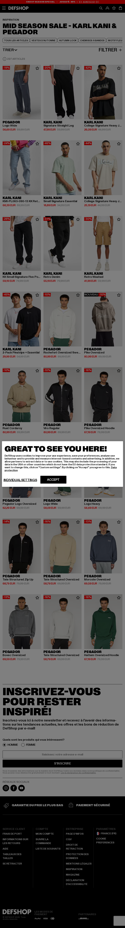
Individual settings (20, 480)
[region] (62, 464)
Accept (53, 479)
